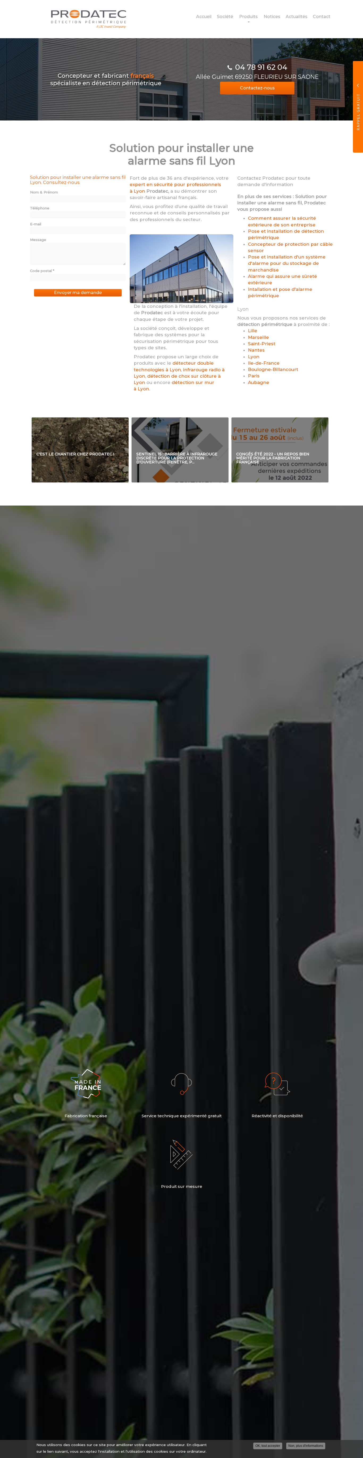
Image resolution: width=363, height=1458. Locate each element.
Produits (248, 16)
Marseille (258, 337)
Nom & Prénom (44, 192)
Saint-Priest (261, 343)
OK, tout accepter (267, 1446)
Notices (272, 16)
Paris (254, 375)
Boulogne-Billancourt (273, 369)
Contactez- (257, 87)
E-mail (35, 224)
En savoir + (80, 449)
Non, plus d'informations (305, 1446)
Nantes (256, 350)
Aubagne (258, 382)
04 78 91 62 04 (261, 67)
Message (38, 240)
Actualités (296, 16)
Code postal (42, 271)
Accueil (204, 16)
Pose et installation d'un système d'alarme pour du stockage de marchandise (287, 263)
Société (225, 16)
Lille (252, 330)
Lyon (253, 356)
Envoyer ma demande (78, 292)
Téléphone (39, 208)
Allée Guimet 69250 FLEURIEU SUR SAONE (257, 76)
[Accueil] (84, 19)
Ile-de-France (264, 363)
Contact (321, 16)
